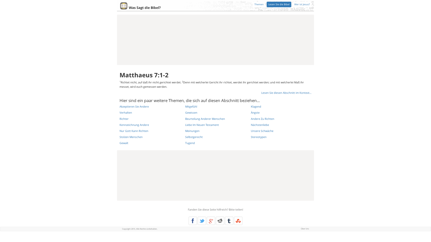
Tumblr (229, 221)
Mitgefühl (191, 106)
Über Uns (305, 228)
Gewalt (124, 143)
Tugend (190, 143)
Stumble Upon (238, 221)
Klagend (256, 106)
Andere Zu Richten (262, 119)
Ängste (255, 112)
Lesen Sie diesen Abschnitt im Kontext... (286, 93)
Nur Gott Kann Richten (134, 131)
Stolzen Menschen (131, 137)
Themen (259, 4)
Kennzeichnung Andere (134, 125)
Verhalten (126, 112)
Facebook (193, 221)
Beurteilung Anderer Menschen (205, 119)
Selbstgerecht (194, 137)
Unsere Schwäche (262, 131)
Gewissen (191, 112)
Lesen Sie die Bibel (279, 4)
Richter (124, 119)
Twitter (202, 221)
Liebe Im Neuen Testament (202, 125)
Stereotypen (259, 137)
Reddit (220, 221)
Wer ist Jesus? (302, 4)
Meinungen (192, 131)
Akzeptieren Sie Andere (134, 106)
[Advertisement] (215, 39)
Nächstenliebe (260, 125)
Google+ (211, 221)
